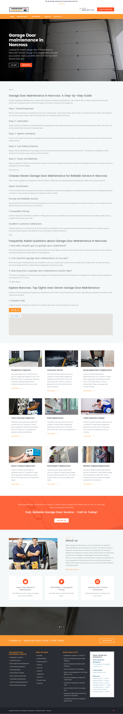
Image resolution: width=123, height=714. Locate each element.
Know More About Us (72, 569)
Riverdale (39, 655)
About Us (48, 16)
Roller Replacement (15, 670)
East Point (40, 677)
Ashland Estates (41, 658)
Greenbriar (40, 683)
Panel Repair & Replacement (18, 679)
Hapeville (39, 671)
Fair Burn (39, 665)
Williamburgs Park (42, 662)
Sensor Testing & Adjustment (18, 676)
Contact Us (57, 16)
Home (12, 16)
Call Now (61, 4)
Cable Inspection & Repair (17, 673)
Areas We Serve (22, 16)
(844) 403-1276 (88, 10)
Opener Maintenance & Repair (18, 685)
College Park (40, 674)
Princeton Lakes (41, 680)
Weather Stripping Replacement (19, 682)
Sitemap (49, 710)
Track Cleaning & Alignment (17, 666)
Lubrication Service (15, 660)
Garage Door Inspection (16, 657)
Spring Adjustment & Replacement (19, 663)
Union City (40, 668)
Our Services (36, 16)
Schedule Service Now (105, 9)
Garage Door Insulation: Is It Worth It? (74, 655)
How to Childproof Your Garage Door (74, 669)
